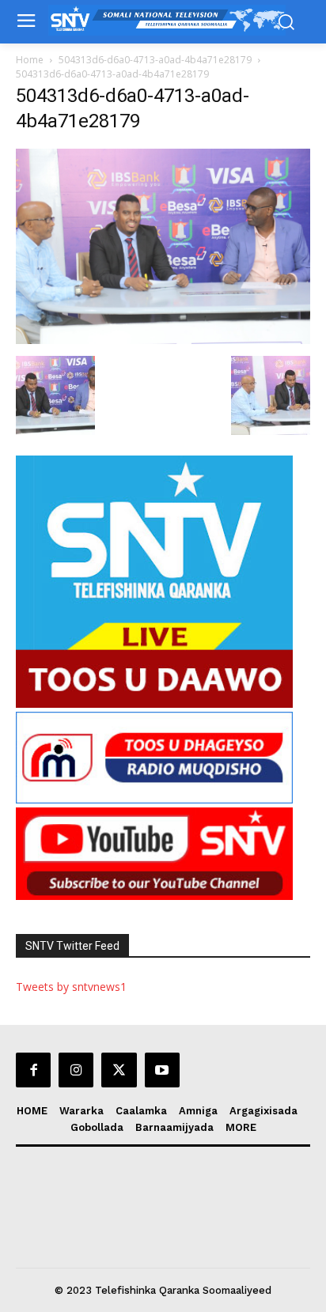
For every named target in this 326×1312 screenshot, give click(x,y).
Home (30, 59)
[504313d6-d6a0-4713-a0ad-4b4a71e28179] (163, 339)
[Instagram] (76, 1070)
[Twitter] (118, 1070)
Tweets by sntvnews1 (71, 986)
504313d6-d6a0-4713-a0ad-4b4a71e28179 (155, 59)
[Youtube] (162, 1070)
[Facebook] (33, 1070)
